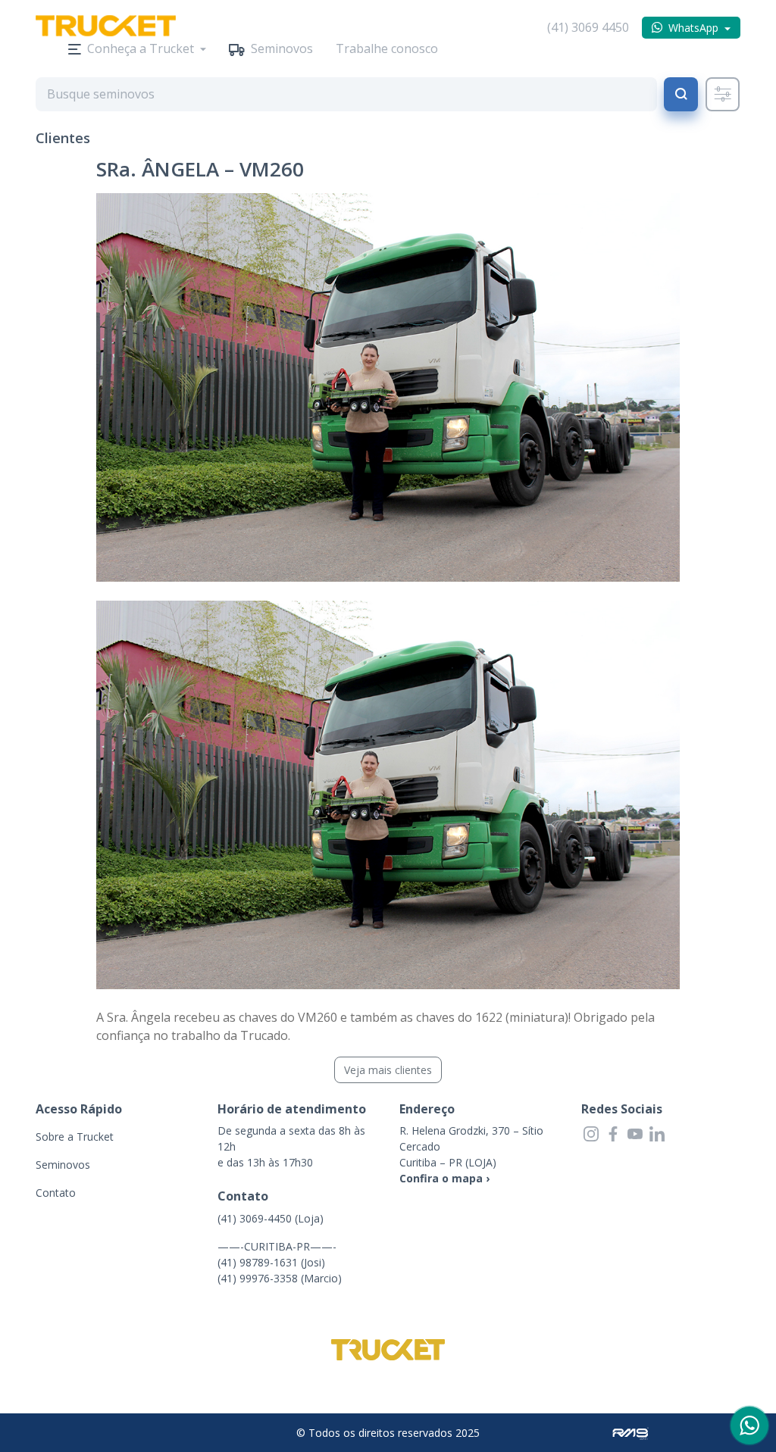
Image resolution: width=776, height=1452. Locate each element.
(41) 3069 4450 (588, 27)
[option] (388, 387)
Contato (56, 1192)
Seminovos (282, 48)
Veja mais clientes (388, 1070)
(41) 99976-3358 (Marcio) (279, 1278)
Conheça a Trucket (140, 48)
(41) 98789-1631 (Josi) (271, 1262)
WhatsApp (693, 27)
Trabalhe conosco (387, 48)
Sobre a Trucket (75, 1136)
